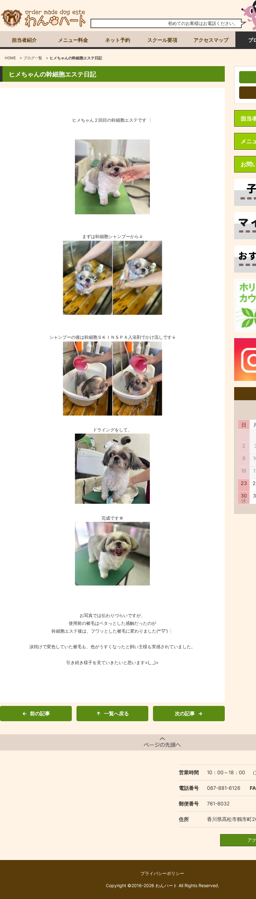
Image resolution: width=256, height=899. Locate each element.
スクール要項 (162, 40)
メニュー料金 (73, 40)
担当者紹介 (24, 40)
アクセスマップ (211, 40)
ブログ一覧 (32, 58)
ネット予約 (117, 40)
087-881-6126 (223, 788)
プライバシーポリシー (162, 873)
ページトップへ (162, 742)
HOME (10, 58)
